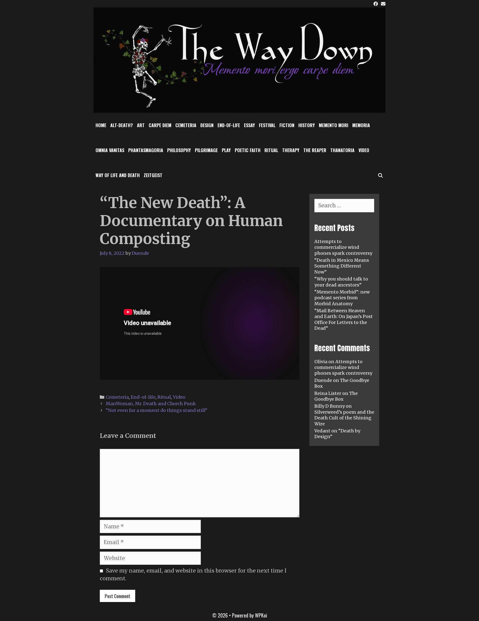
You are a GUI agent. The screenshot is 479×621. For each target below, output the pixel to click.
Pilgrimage (206, 150)
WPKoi (261, 615)
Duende (323, 380)
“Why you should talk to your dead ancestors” (341, 282)
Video (364, 150)
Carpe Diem (160, 125)
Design (207, 125)
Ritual (271, 150)
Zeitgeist (153, 175)
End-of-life (229, 125)
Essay (249, 125)
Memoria (361, 125)
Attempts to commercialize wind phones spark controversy (343, 247)
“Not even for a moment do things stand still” (156, 410)
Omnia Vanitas (110, 150)
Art (141, 125)
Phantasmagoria (145, 150)
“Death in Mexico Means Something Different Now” (341, 266)
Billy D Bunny (329, 406)
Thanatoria (342, 150)
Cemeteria (185, 125)
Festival (267, 125)
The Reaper (314, 150)
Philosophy (179, 150)
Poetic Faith (247, 150)
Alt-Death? (121, 125)
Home (101, 125)
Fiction (286, 125)
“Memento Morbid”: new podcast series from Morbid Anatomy (342, 298)
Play (226, 150)
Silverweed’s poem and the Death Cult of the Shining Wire (344, 418)
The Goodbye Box (336, 396)
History (306, 125)
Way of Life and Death (118, 175)
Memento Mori (333, 125)
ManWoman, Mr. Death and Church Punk (151, 403)
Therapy (290, 150)
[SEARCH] (380, 175)
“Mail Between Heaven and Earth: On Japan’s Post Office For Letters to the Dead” (343, 319)
